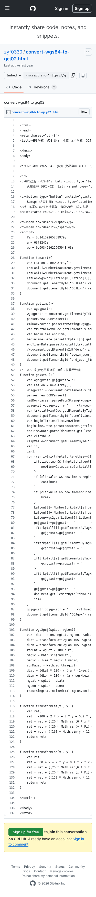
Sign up (82, 8)
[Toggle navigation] (7, 8)
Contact (40, 871)
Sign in (61, 8)
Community (77, 866)
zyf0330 (13, 52)
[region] (48, 467)
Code (17, 87)
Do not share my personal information (48, 876)
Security (45, 866)
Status (60, 866)
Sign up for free (26, 832)
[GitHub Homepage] (33, 883)
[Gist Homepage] (33, 8)
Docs (26, 871)
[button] (73, 75)
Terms (15, 866)
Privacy (29, 866)
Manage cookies (61, 871)
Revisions (44, 87)
